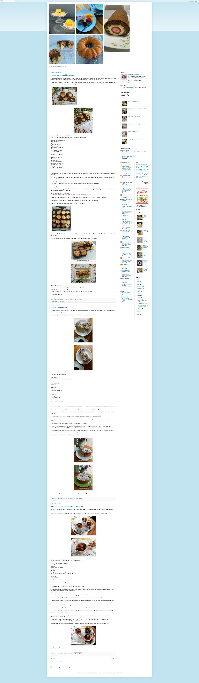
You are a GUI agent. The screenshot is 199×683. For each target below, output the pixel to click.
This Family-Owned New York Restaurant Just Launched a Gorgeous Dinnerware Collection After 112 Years (127, 169)
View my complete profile (125, 82)
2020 (138, 279)
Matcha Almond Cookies (126, 196)
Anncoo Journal (125, 236)
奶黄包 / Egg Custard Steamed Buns (135, 139)
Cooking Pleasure (126, 230)
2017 (138, 284)
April (139, 295)
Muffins (137, 172)
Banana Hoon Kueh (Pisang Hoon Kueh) (136, 124)
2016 (138, 311)
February (140, 299)
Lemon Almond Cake (59, 308)
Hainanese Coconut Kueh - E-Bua (145, 262)
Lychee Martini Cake (144, 224)
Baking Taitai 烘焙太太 (127, 258)
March (139, 297)
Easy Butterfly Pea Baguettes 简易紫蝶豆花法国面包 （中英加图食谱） (127, 260)
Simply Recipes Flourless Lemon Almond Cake (71, 373)
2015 (138, 312)
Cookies (138, 169)
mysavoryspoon (125, 278)
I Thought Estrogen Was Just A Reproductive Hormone (126, 190)
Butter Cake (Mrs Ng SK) (145, 231)
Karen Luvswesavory (134, 74)
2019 (138, 281)
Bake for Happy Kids (126, 221)
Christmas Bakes (140, 167)
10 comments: (70, 498)
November (140, 286)
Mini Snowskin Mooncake (133, 131)
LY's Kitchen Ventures (127, 195)
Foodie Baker (125, 215)
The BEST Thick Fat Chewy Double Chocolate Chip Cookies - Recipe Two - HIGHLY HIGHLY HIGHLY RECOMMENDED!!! (127, 225)
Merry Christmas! (125, 157)
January (140, 308)
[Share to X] (78, 299)
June (139, 291)
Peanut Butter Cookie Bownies (63, 75)
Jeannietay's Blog (126, 247)
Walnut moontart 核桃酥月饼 (145, 269)
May (139, 293)
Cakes (55, 301)
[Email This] (75, 299)
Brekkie (141, 166)
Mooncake (146, 170)
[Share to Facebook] (79, 299)
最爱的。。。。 (125, 291)
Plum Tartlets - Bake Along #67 (134, 116)
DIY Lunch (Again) (125, 184)
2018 (138, 283)
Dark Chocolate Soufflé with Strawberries (67, 506)
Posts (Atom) (59, 661)
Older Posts (113, 658)
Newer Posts (53, 658)
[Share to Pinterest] (81, 299)
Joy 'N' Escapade (126, 188)
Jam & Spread (141, 170)
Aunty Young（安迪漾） (127, 242)
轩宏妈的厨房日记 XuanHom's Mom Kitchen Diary (126, 271)
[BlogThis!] (76, 299)
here (92, 79)
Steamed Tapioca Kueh (145, 254)
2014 (138, 314)
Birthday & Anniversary (140, 164)
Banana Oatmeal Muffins (133, 101)
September (140, 288)
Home (83, 658)
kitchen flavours (125, 150)
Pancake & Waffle (144, 172)
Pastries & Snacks (60, 301)
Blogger (120, 673)
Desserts (56, 655)
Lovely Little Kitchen (65, 135)
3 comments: (70, 299)
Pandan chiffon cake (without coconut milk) (145, 248)
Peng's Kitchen (125, 264)
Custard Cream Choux (126, 254)
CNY (147, 167)
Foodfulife (63, 559)
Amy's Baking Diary (126, 253)
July (139, 290)
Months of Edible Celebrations (128, 156)
